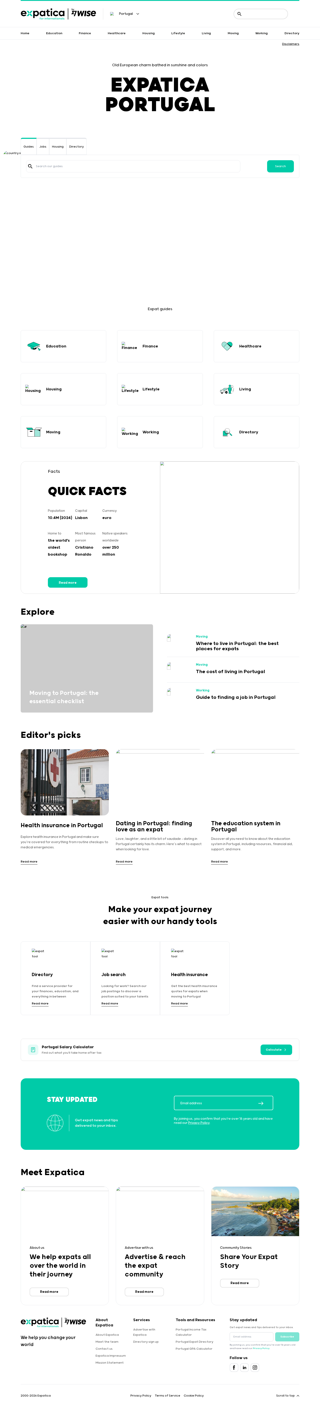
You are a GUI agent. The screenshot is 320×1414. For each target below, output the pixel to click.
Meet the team (107, 1342)
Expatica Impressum (111, 1356)
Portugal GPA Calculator (194, 1349)
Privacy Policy (199, 1123)
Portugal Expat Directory (194, 1342)
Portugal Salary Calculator (68, 1047)
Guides (29, 146)
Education (54, 33)
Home (25, 33)
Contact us (104, 1349)
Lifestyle (178, 33)
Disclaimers (290, 44)
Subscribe (287, 1336)
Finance (85, 33)
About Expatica (107, 1335)
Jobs (42, 146)
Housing (148, 33)
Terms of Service (167, 1395)
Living (206, 33)
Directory (292, 33)
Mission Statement (110, 1363)
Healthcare (117, 33)
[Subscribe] (265, 1103)
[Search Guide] (30, 166)
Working (261, 33)
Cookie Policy (194, 1395)
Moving (233, 33)
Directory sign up (146, 1342)
